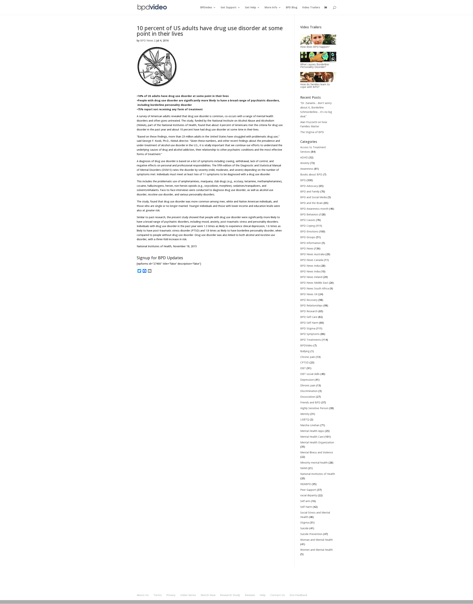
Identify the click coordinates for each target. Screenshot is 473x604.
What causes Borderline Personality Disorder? (314, 66)
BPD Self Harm (309, 322)
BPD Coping (307, 225)
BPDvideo (206, 7)
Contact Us (277, 595)
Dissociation (307, 396)
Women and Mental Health (316, 549)
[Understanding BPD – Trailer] (318, 39)
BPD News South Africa (314, 288)
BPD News (146, 40)
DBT (303, 368)
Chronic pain (307, 357)
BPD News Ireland (311, 277)
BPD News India (310, 265)
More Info (271, 7)
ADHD (304, 157)
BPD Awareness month (314, 208)
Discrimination (309, 391)
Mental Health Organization (317, 442)
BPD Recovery (309, 300)
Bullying (305, 351)
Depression (307, 379)
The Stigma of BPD (312, 132)
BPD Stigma (307, 328)
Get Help (250, 7)
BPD (303, 180)
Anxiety (304, 163)
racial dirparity (308, 495)
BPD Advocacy (309, 186)
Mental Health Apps (312, 431)
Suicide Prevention (311, 534)
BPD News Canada (311, 260)
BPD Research (309, 311)
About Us (143, 595)
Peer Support (308, 489)
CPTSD (304, 362)
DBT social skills (310, 374)
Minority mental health (314, 462)
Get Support (228, 7)
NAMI (303, 468)
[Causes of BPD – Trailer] (318, 57)
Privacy (171, 595)
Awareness (306, 168)
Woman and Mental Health (316, 539)
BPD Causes (307, 220)
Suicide (304, 528)
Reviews (250, 595)
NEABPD (305, 484)
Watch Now (208, 595)
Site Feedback (298, 595)
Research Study (230, 595)
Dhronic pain (307, 385)
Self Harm (306, 507)
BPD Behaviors (309, 214)
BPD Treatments (310, 339)
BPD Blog (291, 7)
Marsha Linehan (309, 425)
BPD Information (310, 243)
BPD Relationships (311, 305)
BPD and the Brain (311, 203)
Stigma (304, 522)
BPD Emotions (309, 231)
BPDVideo (306, 345)
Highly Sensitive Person (314, 408)
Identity (304, 414)
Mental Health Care (312, 436)
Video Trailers (311, 7)
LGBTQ (304, 419)
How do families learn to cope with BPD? (315, 86)
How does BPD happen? (315, 46)
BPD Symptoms (310, 334)
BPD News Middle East (314, 282)
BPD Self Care (308, 317)
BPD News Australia (312, 254)
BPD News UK (309, 294)
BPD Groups (307, 237)
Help (263, 595)
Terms (157, 595)
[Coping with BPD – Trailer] (318, 77)
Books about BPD (311, 174)
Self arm (305, 501)
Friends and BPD (310, 402)
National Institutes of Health (317, 474)
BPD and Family (309, 191)
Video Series (188, 595)
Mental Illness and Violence (316, 452)
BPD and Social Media (313, 197)
